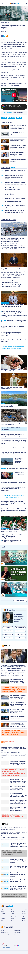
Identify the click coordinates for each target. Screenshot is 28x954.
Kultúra (13, 911)
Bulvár (2, 916)
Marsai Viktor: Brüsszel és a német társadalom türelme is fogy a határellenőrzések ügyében (12, 240)
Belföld (2, 909)
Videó (12, 920)
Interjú (23, 911)
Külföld (2, 911)
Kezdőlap (4, 112)
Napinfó (2, 920)
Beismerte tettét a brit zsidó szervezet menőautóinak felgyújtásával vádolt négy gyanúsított (13, 503)
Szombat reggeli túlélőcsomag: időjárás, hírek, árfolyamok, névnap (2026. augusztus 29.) (13, 749)
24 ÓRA (12, 167)
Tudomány (13, 909)
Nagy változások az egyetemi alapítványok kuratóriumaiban (12, 388)
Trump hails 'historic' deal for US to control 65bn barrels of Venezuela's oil (13, 853)
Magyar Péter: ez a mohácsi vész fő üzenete (13, 269)
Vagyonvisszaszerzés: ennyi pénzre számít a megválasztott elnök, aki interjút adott (12, 306)
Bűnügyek (3, 918)
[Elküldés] (7, 35)
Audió (12, 918)
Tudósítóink (24, 909)
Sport (12, 913)
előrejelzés (11, 117)
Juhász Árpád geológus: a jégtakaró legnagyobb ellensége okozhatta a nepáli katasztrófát (13, 334)
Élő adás (8, 627)
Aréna (15, 936)
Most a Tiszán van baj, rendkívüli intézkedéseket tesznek (9, 406)
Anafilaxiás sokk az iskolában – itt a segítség (13, 482)
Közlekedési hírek (4, 932)
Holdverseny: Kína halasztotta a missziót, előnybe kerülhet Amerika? (11, 370)
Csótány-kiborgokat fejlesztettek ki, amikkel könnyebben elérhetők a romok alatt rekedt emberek (14, 442)
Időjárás (23, 920)
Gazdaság (3, 913)
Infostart (4, 31)
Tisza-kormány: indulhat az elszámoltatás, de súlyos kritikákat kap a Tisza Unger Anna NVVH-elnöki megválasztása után (13, 667)
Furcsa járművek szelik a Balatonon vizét (12, 448)
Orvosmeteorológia (5, 934)
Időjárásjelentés (17, 932)
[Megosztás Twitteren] (4, 35)
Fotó (23, 916)
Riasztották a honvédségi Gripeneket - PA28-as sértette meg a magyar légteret (13, 733)
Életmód (9, 112)
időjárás (4, 117)
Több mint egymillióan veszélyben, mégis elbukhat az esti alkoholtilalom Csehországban (13, 489)
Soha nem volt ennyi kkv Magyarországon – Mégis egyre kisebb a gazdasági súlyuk (14, 689)
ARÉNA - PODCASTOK (6, 1)
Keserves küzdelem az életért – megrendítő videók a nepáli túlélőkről (12, 424)
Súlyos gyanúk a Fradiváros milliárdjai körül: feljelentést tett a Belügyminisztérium (13, 536)
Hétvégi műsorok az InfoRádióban (17, 468)
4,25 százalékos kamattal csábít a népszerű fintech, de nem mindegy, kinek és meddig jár (13, 510)
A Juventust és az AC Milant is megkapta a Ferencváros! (10, 530)
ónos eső (19, 117)
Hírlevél (23, 918)
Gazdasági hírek (4, 936)
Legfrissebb (14, 916)
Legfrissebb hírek (18, 930)
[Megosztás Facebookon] (2, 35)
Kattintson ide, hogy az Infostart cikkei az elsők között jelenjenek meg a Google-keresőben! (13, 107)
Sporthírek (16, 934)
